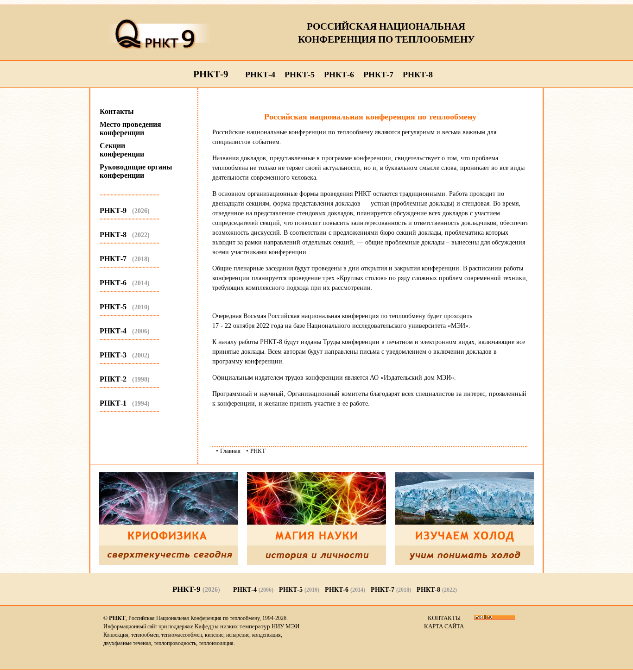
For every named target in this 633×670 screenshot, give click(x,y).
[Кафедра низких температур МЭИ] (464, 562)
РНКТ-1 (125, 403)
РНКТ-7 (378, 74)
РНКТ (258, 450)
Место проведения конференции (130, 128)
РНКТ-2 (125, 379)
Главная (230, 450)
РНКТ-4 (260, 74)
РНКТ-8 (418, 74)
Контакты (117, 111)
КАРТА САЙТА (444, 626)
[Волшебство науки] (316, 562)
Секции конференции (122, 150)
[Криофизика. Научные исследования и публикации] (168, 562)
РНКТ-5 (300, 74)
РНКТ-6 (339, 74)
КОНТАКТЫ (444, 617)
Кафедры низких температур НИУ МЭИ (247, 626)
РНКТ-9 (210, 74)
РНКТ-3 (125, 355)
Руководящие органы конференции (136, 171)
